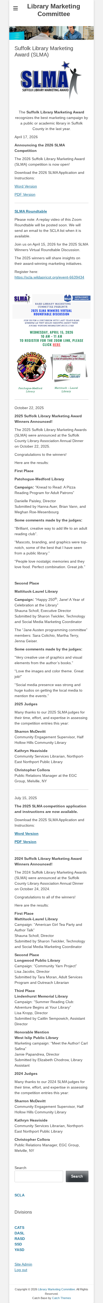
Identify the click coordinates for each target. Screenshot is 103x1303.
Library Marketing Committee (53, 10)
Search (20, 1168)
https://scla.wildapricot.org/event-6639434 (49, 277)
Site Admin (23, 1264)
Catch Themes (61, 1298)
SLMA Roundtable (31, 211)
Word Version (26, 186)
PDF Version (25, 194)
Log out (21, 1270)
